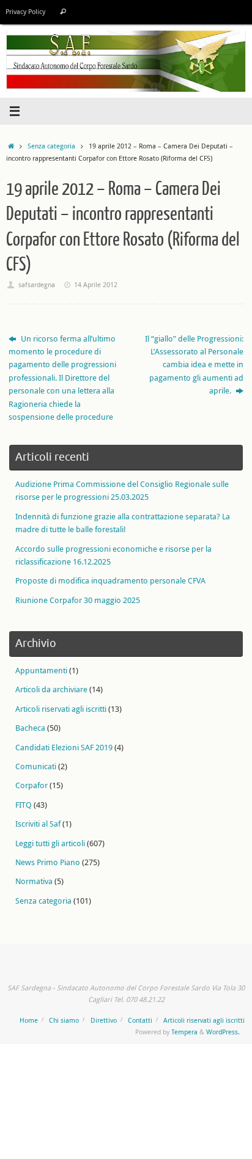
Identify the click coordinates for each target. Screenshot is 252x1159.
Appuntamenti (41, 670)
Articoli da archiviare (51, 689)
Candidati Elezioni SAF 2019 (64, 747)
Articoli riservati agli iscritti (60, 709)
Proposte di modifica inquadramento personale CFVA (110, 581)
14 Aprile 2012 (95, 284)
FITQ (23, 805)
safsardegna (36, 284)
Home (29, 1020)
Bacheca (30, 728)
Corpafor (31, 785)
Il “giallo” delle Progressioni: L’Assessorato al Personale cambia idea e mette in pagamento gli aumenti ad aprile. (194, 365)
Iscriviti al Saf (38, 824)
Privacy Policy (25, 11)
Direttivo (104, 1020)
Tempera (184, 1031)
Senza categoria (51, 145)
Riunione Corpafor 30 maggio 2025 (77, 600)
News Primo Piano (47, 862)
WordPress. (223, 1031)
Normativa (34, 881)
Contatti (140, 1020)
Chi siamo (64, 1020)
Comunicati (35, 766)
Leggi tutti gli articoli (50, 843)
